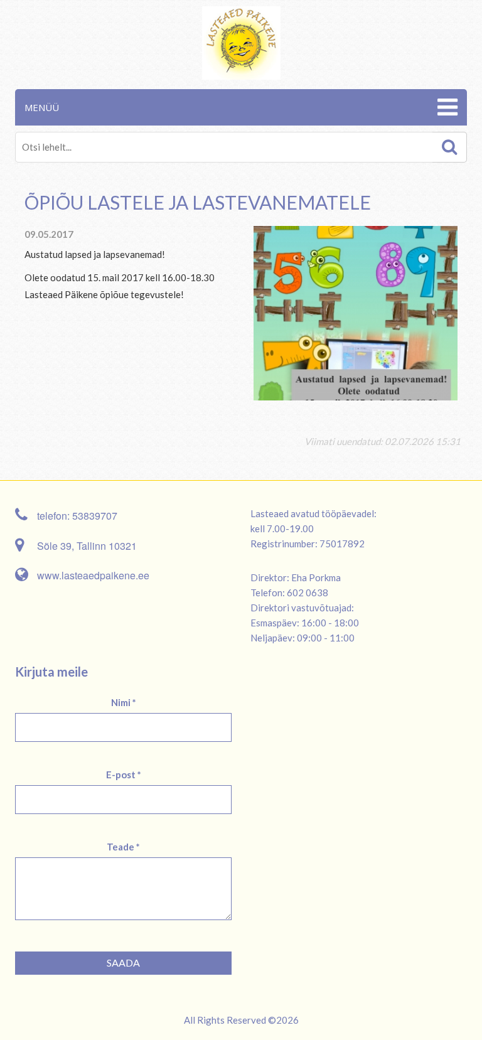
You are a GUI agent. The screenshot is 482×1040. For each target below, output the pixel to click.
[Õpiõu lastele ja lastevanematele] (356, 312)
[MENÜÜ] (446, 107)
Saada (123, 962)
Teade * (123, 846)
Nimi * (123, 702)
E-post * (123, 774)
